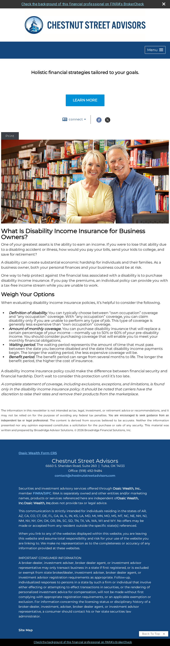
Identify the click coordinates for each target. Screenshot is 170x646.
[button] (155, 50)
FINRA (37, 493)
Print (10, 136)
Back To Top (151, 633)
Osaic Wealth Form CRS (38, 453)
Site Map (26, 630)
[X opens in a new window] (107, 121)
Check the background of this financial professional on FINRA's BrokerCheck (82, 4)
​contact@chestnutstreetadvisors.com (85, 476)
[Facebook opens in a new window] (99, 121)
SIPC (47, 493)
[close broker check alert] (164, 4)
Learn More (85, 100)
